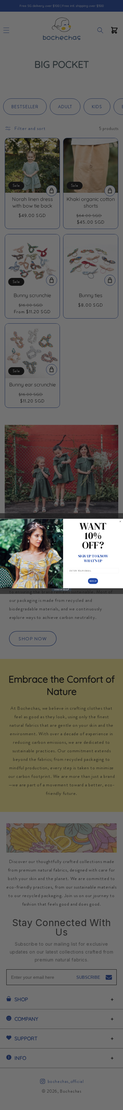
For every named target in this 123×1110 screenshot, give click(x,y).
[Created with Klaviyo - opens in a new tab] (61, 589)
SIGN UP (93, 581)
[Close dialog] (120, 521)
